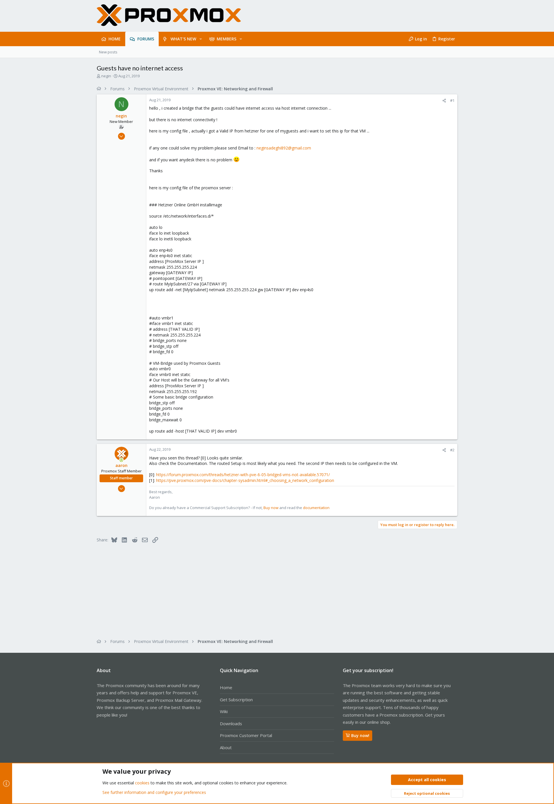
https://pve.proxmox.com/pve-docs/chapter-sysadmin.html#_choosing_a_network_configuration (245, 480)
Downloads (231, 723)
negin (106, 75)
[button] (201, 39)
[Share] (444, 100)
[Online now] (121, 460)
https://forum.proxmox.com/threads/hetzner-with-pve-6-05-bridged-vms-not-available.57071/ (243, 474)
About (226, 747)
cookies (142, 783)
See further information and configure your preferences (154, 792)
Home (226, 687)
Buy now (270, 507)
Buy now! (360, 735)
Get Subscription (236, 699)
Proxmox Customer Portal (246, 735)
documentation (316, 507)
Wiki (224, 711)
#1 (452, 100)
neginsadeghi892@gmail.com (284, 148)
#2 (452, 450)
